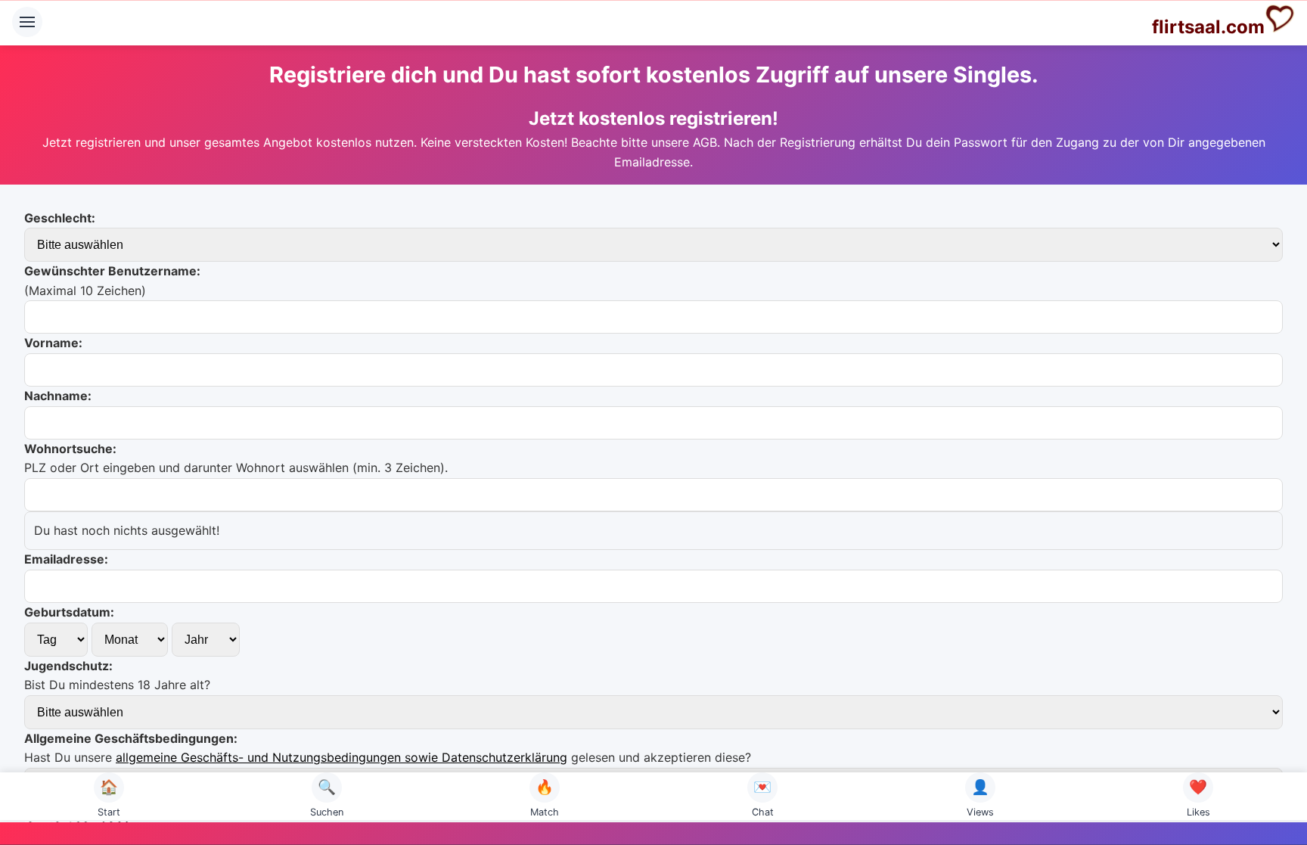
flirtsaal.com (1208, 27)
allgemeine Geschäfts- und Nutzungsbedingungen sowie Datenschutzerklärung (341, 757)
